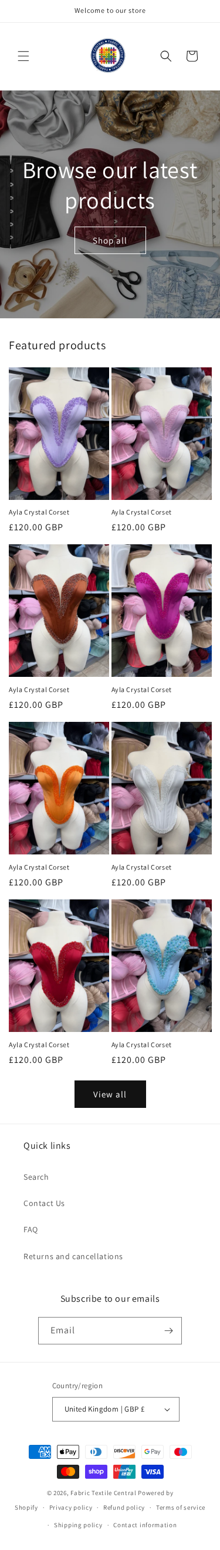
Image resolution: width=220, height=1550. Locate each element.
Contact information (145, 1525)
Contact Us (44, 1203)
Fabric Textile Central (103, 1493)
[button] (23, 56)
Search (36, 1177)
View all (110, 1094)
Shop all (110, 240)
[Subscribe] (168, 1330)
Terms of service (180, 1507)
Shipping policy (78, 1525)
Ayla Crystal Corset (39, 512)
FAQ (30, 1229)
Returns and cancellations (73, 1256)
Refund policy (124, 1507)
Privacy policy (71, 1507)
